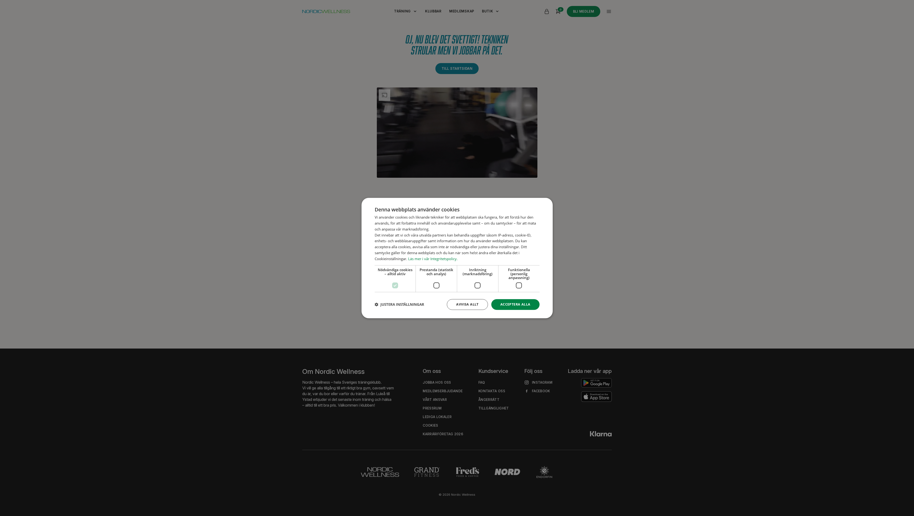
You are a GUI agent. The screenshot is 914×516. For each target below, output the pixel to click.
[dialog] (457, 258)
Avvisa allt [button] (467, 304)
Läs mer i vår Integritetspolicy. (433, 258)
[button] (399, 304)
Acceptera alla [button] (515, 304)
